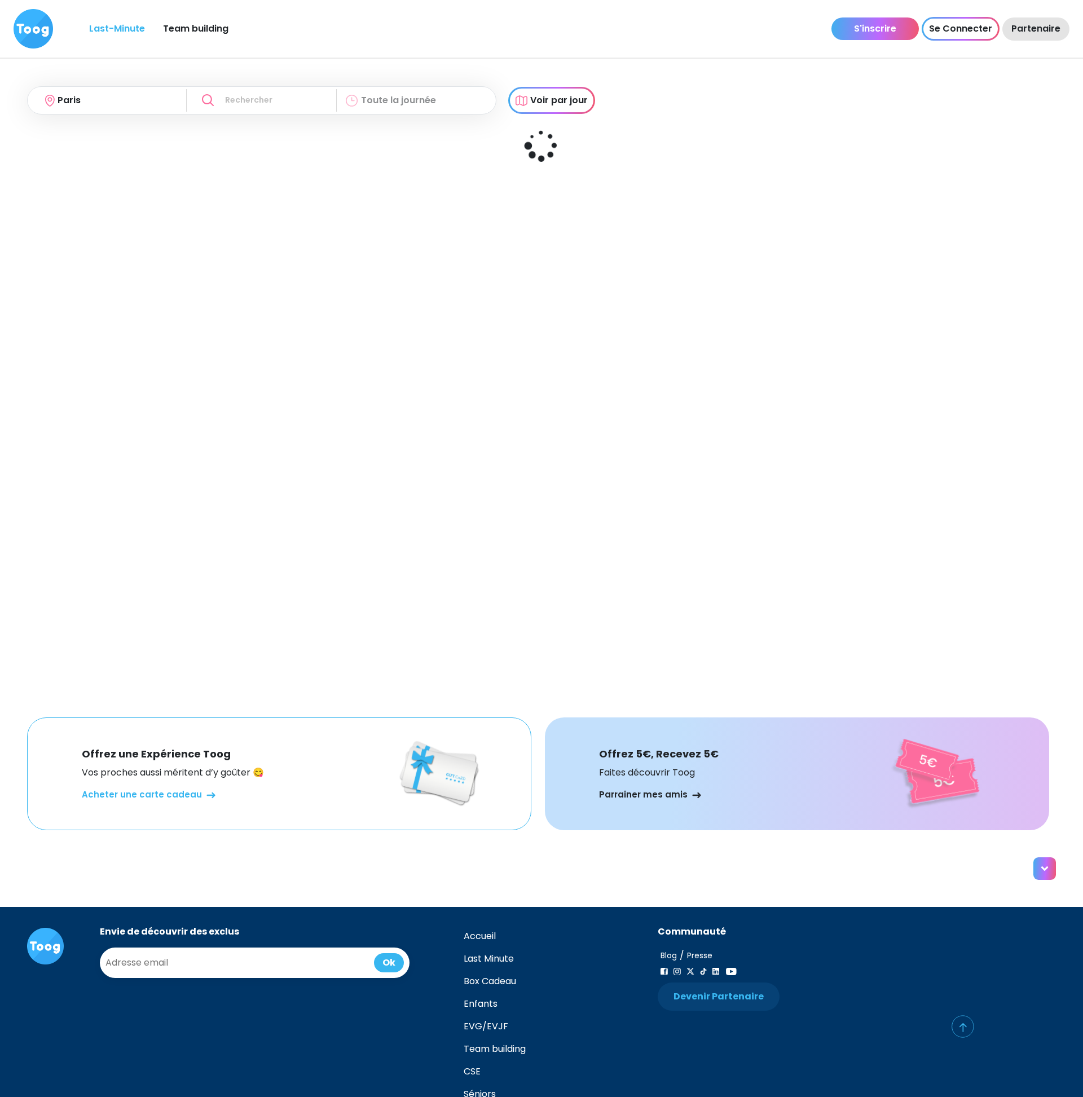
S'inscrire (875, 28)
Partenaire (1035, 28)
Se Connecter (960, 28)
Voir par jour (559, 100)
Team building (195, 28)
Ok (388, 962)
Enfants (481, 1003)
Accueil (480, 935)
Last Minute (489, 958)
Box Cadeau (490, 981)
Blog (669, 955)
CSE (472, 1071)
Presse (699, 955)
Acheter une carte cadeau (142, 794)
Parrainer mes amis (643, 794)
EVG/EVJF (486, 1026)
